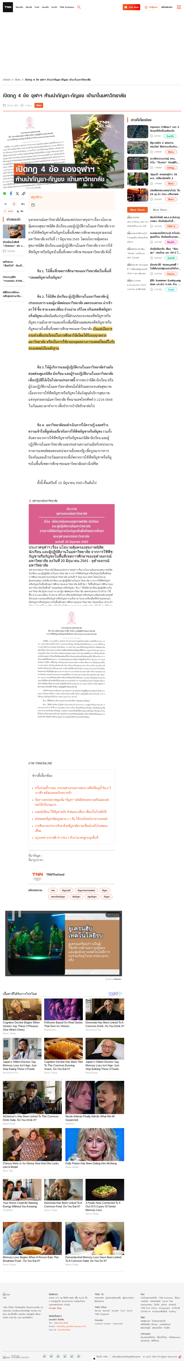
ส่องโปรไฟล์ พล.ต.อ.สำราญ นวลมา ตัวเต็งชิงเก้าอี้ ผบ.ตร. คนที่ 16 (165, 219)
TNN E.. (172, 226)
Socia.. (171, 274)
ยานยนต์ (172, 1304)
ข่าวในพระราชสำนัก (149, 1297)
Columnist (118, 1323)
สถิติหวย (155, 1340)
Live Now (134, 7)
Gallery (172, 1311)
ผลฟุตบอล (145, 1321)
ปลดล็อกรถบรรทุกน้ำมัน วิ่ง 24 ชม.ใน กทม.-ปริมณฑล (165, 192)
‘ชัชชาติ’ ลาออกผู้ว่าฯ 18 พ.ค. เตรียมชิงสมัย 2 (163, 176)
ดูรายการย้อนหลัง (113, 1297)
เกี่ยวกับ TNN (101, 1356)
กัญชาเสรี (66, 890)
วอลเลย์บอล (164, 1324)
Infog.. (171, 168)
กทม (53, 890)
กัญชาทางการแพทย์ (86, 890)
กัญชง (107, 897)
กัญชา (104, 890)
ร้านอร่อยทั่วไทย (148, 1337)
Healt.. (171, 242)
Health (115, 1310)
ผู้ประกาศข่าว (128, 1297)
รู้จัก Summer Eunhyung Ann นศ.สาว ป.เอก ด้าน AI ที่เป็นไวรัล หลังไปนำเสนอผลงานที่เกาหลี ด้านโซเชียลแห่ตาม (165, 282)
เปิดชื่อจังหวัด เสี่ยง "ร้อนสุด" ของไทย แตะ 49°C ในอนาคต (165, 250)
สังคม (18, 79)
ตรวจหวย (145, 1340)
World (98, 1310)
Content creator (103, 1323)
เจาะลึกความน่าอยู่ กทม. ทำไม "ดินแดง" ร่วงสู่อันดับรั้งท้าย (165, 161)
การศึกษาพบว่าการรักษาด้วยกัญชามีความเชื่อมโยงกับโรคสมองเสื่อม (71, 828)
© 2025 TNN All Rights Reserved (160, 1356)
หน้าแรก (7, 79)
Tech (171, 289)
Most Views (137, 209)
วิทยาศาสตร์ (155, 1301)
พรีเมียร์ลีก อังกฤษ (149, 1324)
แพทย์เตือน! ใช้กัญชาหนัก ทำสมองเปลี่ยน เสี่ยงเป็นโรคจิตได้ (71, 812)
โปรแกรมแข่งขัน (159, 1321)
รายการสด (99, 1297)
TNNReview (174, 1337)
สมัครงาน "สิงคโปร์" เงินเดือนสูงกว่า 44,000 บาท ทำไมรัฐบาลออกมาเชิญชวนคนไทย (14, 263)
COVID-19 (145, 1311)
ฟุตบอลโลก (157, 1327)
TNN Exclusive (166, 1297)
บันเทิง (156, 1304)
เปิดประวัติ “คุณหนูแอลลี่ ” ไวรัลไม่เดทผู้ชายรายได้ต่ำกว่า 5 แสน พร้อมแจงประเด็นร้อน (165, 266)
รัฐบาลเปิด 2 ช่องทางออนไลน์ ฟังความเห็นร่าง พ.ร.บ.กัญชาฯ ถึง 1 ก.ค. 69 (164, 145)
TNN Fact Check (149, 1308)
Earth (170, 136)
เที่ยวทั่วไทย (162, 1337)
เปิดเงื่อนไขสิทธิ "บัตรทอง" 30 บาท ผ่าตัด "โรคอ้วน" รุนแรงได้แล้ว (14, 244)
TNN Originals (102, 1314)
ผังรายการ (99, 1301)
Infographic (164, 1308)
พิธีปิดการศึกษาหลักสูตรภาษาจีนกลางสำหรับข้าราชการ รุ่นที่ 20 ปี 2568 (13, 294)
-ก (5, 204)
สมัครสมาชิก (166, 7)
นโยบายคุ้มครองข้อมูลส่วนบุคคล (126, 1356)
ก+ (23, 203)
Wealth (106, 1310)
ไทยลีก (167, 1327)
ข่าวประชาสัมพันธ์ (159, 1311)
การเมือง (144, 1301)
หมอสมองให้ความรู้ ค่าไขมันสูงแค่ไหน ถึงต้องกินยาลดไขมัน (165, 235)
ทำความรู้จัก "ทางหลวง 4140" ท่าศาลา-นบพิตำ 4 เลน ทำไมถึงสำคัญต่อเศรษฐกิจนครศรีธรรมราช (13, 279)
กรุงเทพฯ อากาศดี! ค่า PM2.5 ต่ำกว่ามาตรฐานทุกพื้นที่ (66, 837)
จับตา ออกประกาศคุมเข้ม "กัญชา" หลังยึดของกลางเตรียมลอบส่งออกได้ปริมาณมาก (72, 802)
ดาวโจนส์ (176, 1308)
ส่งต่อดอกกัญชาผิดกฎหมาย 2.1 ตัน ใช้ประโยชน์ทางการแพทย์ (71, 819)
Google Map (55, 1308)
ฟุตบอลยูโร (146, 1327)
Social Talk (167, 1301)
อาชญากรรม (146, 1304)
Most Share (160, 209)
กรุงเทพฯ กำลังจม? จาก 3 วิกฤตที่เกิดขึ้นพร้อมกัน (164, 129)
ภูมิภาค (164, 1304)
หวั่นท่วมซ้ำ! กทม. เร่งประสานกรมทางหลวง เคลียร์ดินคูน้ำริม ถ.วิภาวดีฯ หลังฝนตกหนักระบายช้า (73, 790)
